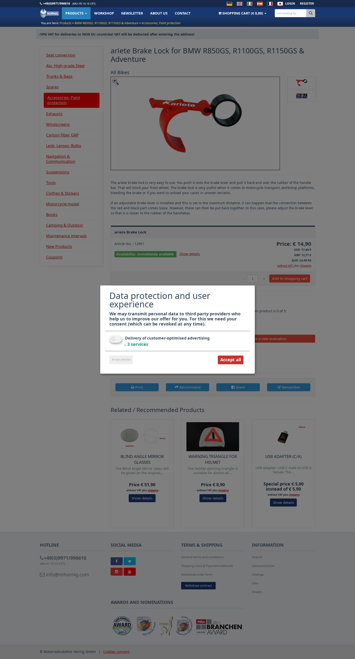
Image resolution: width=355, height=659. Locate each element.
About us (159, 13)
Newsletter (132, 13)
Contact (183, 13)
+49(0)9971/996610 (56, 3)
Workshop (104, 13)
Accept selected (121, 360)
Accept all (230, 360)
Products (75, 13)
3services (136, 344)
